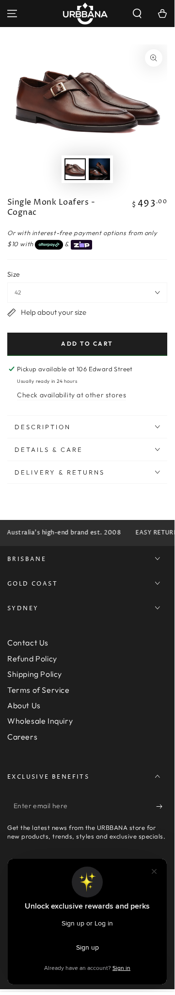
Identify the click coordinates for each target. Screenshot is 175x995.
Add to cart (87, 343)
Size (13, 274)
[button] (137, 13)
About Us (24, 705)
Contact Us (27, 642)
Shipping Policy (34, 674)
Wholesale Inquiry (40, 721)
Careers (22, 737)
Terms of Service (38, 690)
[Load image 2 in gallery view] (99, 169)
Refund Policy (32, 658)
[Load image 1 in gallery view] (75, 169)
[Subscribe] (161, 806)
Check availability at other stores (71, 395)
